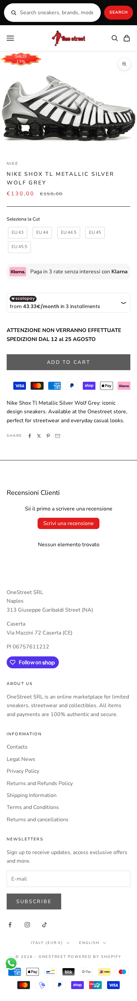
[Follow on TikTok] (44, 924)
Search (118, 12)
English (89, 942)
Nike (13, 163)
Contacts (17, 747)
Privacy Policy (23, 771)
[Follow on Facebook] (10, 924)
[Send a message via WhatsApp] (11, 963)
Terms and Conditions (33, 807)
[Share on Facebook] (29, 435)
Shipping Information (32, 795)
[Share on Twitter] (39, 435)
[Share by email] (57, 435)
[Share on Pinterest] (48, 435)
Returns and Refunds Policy (40, 783)
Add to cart (68, 362)
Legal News (21, 759)
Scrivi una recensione (68, 523)
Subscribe (34, 901)
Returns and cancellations (37, 819)
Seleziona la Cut (23, 219)
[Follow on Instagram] (27, 924)
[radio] (17, 233)
